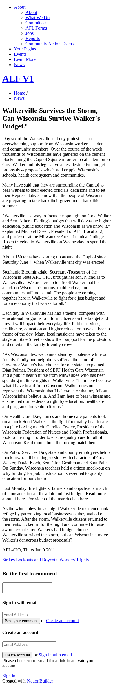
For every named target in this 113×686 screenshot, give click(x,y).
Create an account (62, 620)
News (19, 64)
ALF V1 (18, 78)
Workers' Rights (74, 559)
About (19, 7)
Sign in (8, 675)
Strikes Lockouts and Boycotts (30, 559)
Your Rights (25, 48)
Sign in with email (55, 654)
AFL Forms (36, 28)
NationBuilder (40, 680)
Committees (36, 22)
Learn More (25, 59)
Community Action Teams (49, 43)
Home (19, 92)
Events (20, 54)
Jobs (29, 33)
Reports (32, 38)
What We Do (37, 17)
